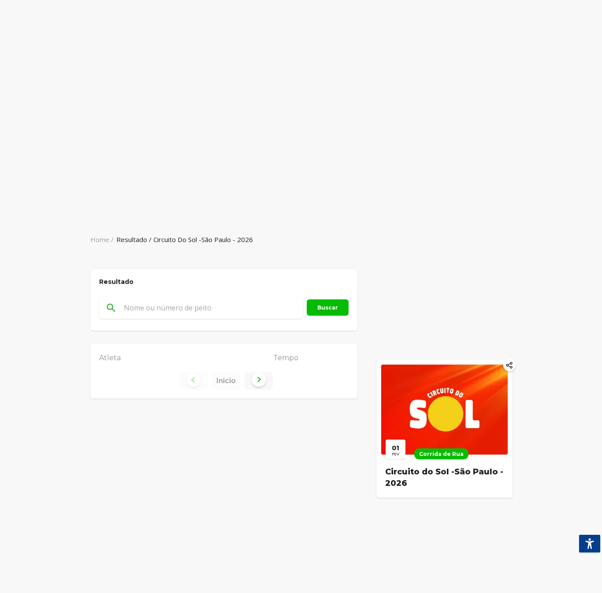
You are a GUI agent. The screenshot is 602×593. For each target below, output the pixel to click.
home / (102, 239)
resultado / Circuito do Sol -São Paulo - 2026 (184, 239)
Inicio (226, 381)
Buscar (327, 307)
